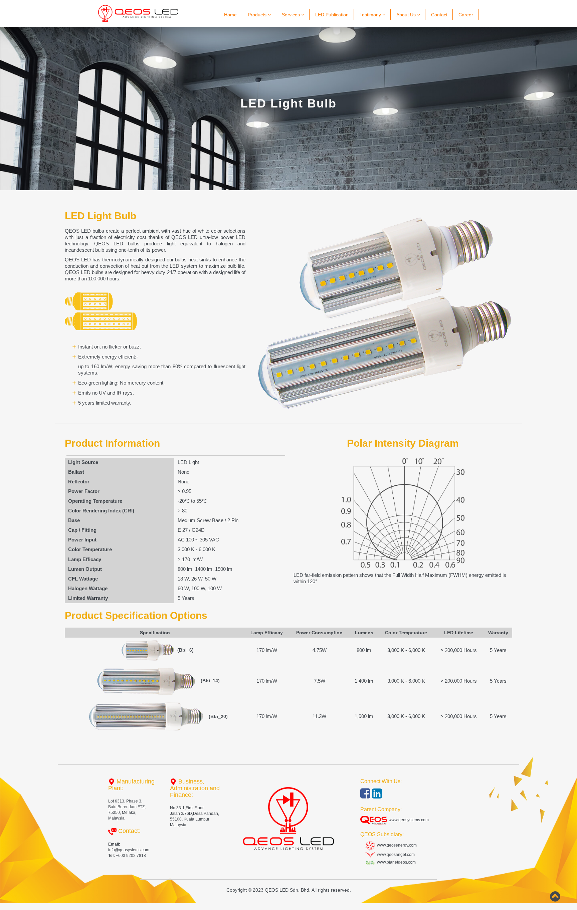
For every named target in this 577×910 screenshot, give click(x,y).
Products (258, 14)
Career (465, 14)
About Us (406, 14)
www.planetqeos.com (395, 862)
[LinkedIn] (377, 796)
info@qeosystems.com (128, 850)
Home (230, 14)
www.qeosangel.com (395, 854)
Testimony (371, 14)
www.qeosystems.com (408, 820)
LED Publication (332, 14)
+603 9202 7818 (130, 855)
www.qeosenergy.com (396, 845)
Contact (439, 14)
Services (291, 14)
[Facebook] (366, 796)
